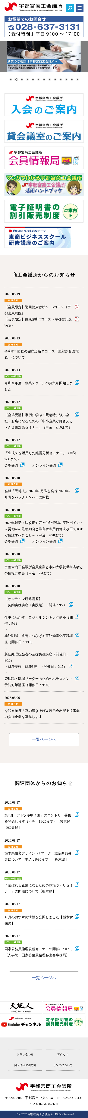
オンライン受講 (44, 465)
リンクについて (62, 1065)
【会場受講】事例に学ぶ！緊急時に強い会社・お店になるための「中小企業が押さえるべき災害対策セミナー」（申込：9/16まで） (38, 421)
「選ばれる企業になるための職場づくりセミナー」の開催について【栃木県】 (38, 888)
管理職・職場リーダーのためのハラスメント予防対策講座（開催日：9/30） (38, 682)
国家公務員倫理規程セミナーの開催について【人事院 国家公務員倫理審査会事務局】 (38, 952)
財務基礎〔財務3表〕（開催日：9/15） (37, 666)
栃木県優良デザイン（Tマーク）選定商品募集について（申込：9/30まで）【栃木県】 (38, 856)
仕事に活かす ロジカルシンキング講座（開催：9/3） (38, 620)
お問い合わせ (25, 1054)
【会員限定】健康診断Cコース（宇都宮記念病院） (38, 322)
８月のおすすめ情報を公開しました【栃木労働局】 (38, 920)
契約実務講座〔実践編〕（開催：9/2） (37, 605)
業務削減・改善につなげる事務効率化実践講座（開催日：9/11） (38, 639)
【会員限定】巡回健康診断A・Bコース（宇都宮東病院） (37, 310)
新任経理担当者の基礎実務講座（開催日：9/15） (36, 657)
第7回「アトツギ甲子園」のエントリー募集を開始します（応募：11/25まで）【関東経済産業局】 (37, 821)
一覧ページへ (44, 739)
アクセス (62, 1054)
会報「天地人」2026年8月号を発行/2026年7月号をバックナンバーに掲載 (37, 494)
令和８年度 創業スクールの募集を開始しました (38, 386)
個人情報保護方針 (25, 1065)
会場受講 (11, 465)
